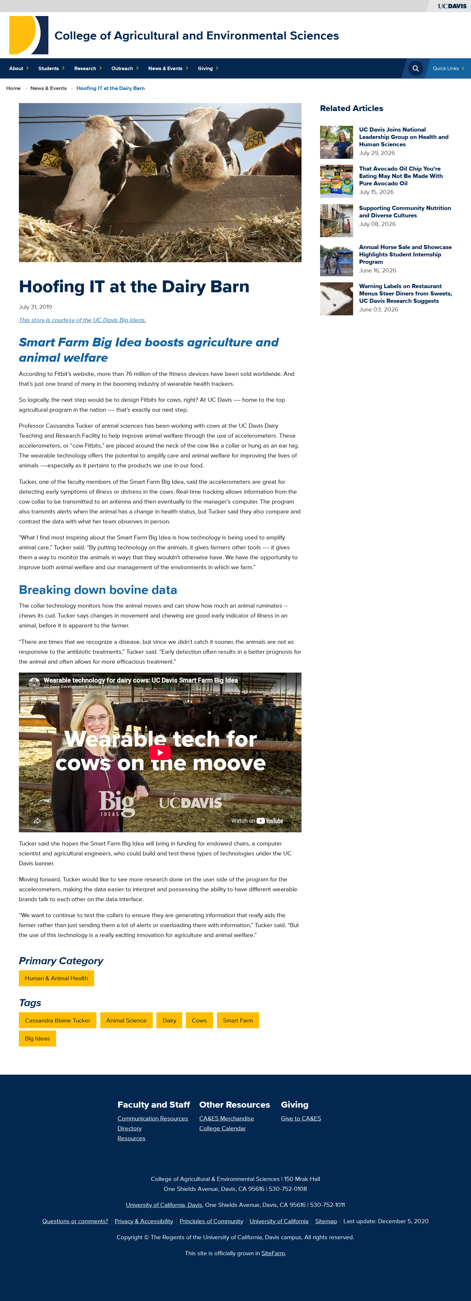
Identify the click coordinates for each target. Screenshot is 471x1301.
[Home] (28, 34)
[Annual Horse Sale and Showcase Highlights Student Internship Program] (336, 259)
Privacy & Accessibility (144, 1220)
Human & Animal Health (56, 978)
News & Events (165, 68)
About (16, 68)
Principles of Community (211, 1220)
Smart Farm (238, 1020)
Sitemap (326, 1220)
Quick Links (446, 68)
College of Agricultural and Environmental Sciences (196, 35)
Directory (130, 1128)
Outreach (122, 68)
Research (85, 68)
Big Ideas (37, 1038)
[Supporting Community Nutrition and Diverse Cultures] (336, 219)
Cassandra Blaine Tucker (57, 1020)
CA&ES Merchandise (226, 1118)
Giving (205, 68)
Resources (131, 1138)
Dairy (169, 1020)
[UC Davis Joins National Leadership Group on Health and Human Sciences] (336, 141)
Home (13, 88)
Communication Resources (153, 1118)
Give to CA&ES (301, 1118)
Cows (199, 1020)
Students (48, 68)
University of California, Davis (164, 1204)
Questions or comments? (75, 1220)
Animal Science (126, 1020)
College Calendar (222, 1128)
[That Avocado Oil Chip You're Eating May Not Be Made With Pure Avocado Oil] (336, 180)
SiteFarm (273, 1252)
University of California (279, 1220)
